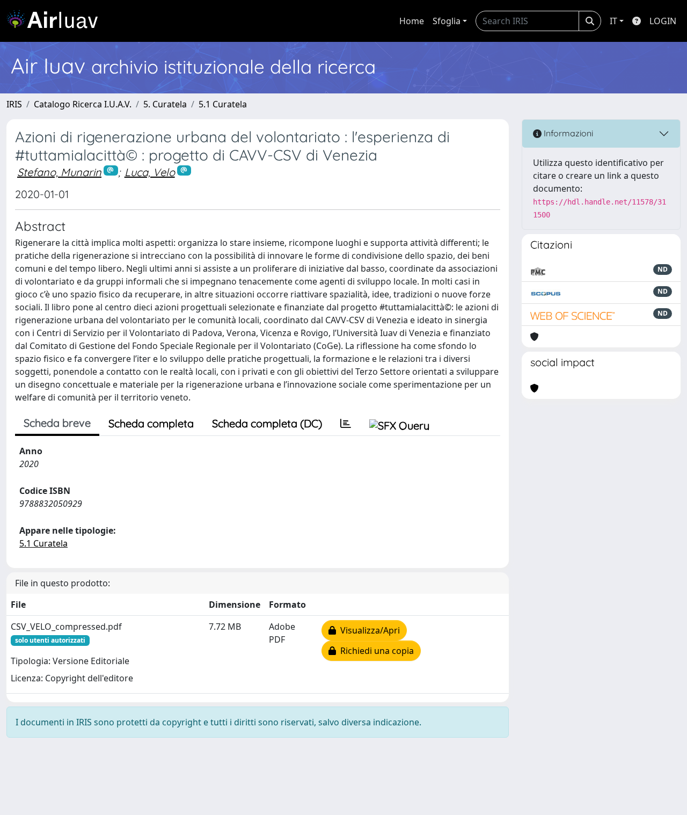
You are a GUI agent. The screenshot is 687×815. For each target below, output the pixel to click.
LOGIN (662, 21)
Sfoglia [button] (447, 21)
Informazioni (567, 133)
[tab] (345, 423)
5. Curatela (165, 104)
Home (411, 21)
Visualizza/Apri (368, 630)
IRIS (14, 104)
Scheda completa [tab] (151, 423)
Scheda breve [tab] (57, 423)
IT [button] (613, 21)
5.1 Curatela (223, 104)
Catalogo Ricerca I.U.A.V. (82, 104)
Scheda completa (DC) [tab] (267, 423)
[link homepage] (56, 20)
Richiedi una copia (375, 651)
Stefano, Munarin (59, 172)
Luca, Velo (150, 172)
